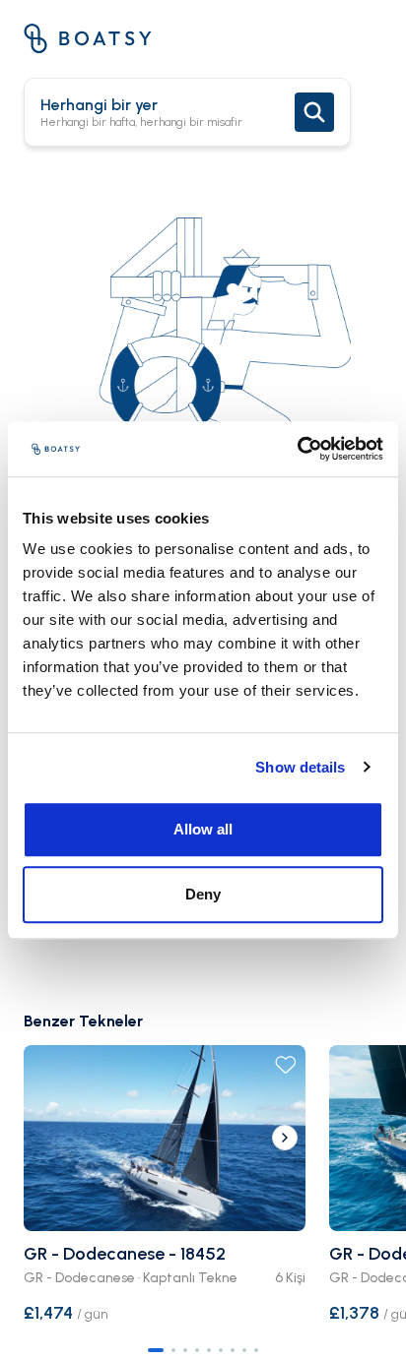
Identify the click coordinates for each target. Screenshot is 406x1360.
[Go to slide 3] (185, 1350)
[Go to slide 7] (233, 1350)
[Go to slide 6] (221, 1350)
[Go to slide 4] (197, 1350)
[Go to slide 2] (173, 1350)
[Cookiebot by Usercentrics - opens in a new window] (297, 449)
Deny (203, 894)
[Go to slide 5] (209, 1350)
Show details (300, 767)
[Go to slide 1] (156, 1350)
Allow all (203, 829)
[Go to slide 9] (256, 1350)
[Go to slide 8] (244, 1350)
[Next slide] (285, 1137)
